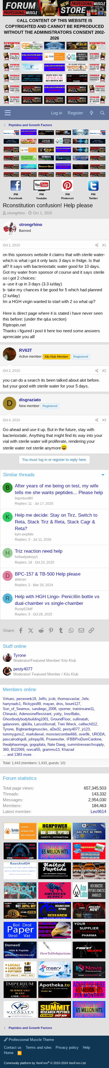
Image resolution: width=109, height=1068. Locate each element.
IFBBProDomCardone (84, 739)
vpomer (64, 709)
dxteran (20, 579)
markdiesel (35, 734)
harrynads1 (12, 704)
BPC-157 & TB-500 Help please (47, 574)
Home (8, 1053)
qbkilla (27, 724)
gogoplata (37, 744)
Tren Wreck (67, 724)
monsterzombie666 (61, 734)
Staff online (14, 646)
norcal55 (33, 749)
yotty (58, 714)
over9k (84, 734)
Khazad (68, 749)
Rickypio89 (32, 704)
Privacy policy (67, 1047)
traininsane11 (83, 709)
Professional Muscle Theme (31, 1040)
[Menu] (7, 113)
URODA (98, 734)
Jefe (85, 699)
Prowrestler (55, 739)
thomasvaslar (68, 699)
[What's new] (91, 113)
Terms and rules (39, 1047)
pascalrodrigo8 (14, 739)
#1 (104, 245)
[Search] (102, 113)
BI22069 (17, 749)
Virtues (8, 699)
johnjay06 (36, 739)
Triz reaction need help (38, 551)
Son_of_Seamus (16, 709)
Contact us (13, 1047)
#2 (104, 371)
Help (86, 1047)
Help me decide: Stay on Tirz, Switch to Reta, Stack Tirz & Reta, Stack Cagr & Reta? (56, 522)
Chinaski (10, 714)
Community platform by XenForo (45, 1063)
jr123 (86, 729)
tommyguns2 (13, 734)
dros (59, 704)
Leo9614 (98, 811)
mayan (48, 704)
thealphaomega (15, 744)
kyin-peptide (24, 534)
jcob (52, 699)
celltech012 (88, 724)
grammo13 (51, 749)
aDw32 (55, 729)
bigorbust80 (24, 498)
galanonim (11, 724)
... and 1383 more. (17, 754)
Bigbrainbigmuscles (32, 729)
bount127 (72, 704)
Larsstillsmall (44, 724)
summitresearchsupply (85, 744)
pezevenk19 (26, 699)
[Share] (96, 245)
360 (6, 749)
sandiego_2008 (44, 709)
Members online (19, 689)
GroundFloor (60, 719)
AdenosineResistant (35, 714)
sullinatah (80, 719)
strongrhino (16, 213)
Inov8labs (72, 714)
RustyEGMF (24, 609)
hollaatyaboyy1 (26, 557)
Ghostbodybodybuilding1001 (25, 719)
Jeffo (42, 699)
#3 (104, 420)
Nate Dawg (56, 744)
